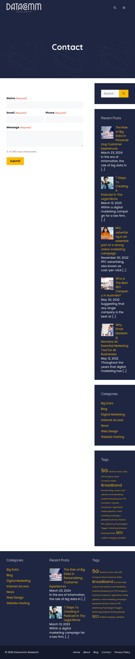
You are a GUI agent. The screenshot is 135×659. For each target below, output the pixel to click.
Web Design (109, 431)
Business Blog (107, 490)
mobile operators (108, 511)
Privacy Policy (122, 652)
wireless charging (109, 538)
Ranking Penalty (108, 533)
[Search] (123, 94)
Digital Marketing (113, 414)
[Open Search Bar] (114, 8)
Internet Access (112, 420)
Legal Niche (118, 507)
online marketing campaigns (114, 599)
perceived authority (109, 520)
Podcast (122, 520)
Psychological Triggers (112, 608)
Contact (106, 652)
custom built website (101, 587)
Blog (104, 409)
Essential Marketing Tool (111, 499)
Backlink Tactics (116, 471)
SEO (119, 532)
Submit (15, 161)
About (86, 652)
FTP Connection (120, 591)
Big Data (107, 403)
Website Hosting (112, 437)
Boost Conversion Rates (112, 577)
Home (76, 652)
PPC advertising (108, 524)
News (105, 426)
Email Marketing (116, 494)
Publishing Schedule (118, 528)
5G (104, 470)
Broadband (111, 485)
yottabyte (121, 538)
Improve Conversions (101, 595)
